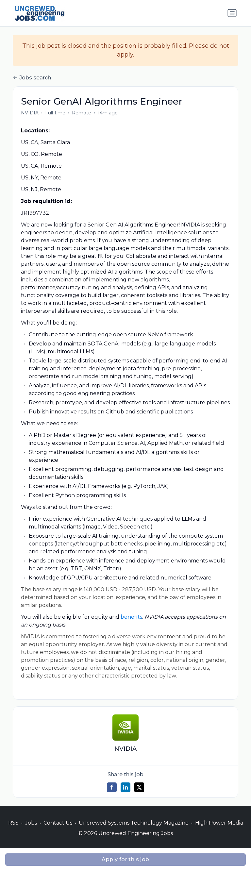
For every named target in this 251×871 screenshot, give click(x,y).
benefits (131, 617)
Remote (81, 113)
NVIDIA (30, 113)
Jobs (31, 823)
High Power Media (219, 823)
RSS (13, 823)
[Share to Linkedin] (125, 787)
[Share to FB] (112, 787)
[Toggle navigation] (232, 13)
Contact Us (57, 823)
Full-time (55, 113)
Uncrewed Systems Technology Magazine (134, 823)
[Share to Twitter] (139, 787)
